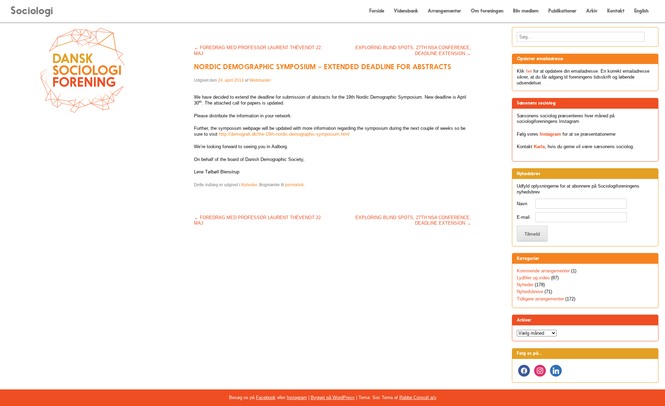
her (529, 71)
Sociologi (31, 10)
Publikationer (562, 11)
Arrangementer (444, 11)
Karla (539, 146)
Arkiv (591, 11)
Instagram (550, 134)
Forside (376, 11)
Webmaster (260, 80)
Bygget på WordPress (333, 397)
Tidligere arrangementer (540, 298)
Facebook (266, 397)
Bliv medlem (526, 11)
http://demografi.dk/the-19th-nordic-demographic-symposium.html (284, 134)
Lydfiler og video (533, 277)
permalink (294, 184)
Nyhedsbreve (530, 291)
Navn (522, 203)
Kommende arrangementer (543, 270)
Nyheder (249, 184)
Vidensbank (406, 11)
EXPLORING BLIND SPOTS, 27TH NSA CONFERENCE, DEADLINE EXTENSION (413, 50)
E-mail (523, 217)
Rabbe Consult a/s (417, 397)
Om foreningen (487, 11)
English (641, 11)
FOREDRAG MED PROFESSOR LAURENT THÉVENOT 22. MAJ (258, 50)
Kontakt (615, 11)
